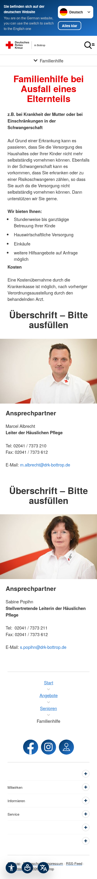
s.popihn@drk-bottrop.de (43, 647)
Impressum (54, 863)
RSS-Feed (74, 863)
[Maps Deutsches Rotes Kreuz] (66, 747)
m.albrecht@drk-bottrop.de (45, 465)
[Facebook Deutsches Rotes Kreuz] (30, 747)
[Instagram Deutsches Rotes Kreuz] (48, 747)
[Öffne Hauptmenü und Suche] (89, 45)
